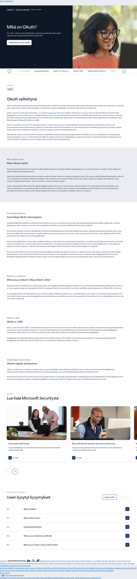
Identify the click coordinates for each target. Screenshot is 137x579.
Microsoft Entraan (52, 372)
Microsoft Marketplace (18, 570)
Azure (27, 568)
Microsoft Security (18, 568)
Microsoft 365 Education (89, 563)
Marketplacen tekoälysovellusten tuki (118, 568)
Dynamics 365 (33, 568)
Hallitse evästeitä (52, 578)
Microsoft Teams (68, 568)
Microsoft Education (41, 563)
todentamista (51, 113)
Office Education (103, 563)
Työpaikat (68, 570)
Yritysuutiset (89, 570)
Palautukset (3, 563)
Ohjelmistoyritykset (49, 570)
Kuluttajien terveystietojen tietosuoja (11, 578)
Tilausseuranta (12, 563)
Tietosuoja (43, 578)
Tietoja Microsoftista (77, 570)
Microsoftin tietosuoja (100, 570)
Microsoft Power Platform (34, 570)
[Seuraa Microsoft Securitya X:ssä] (33, 560)
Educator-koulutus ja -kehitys (118, 563)
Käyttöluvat (62, 578)
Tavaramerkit (70, 578)
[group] (37, 433)
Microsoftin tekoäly (6, 568)
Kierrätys (20, 563)
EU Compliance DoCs (94, 578)
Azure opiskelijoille (25, 566)
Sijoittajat (111, 570)
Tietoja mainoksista (81, 578)
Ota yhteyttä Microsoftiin (32, 578)
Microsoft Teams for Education (71, 563)
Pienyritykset (78, 568)
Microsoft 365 (43, 568)
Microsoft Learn (100, 568)
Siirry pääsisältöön (6, 1)
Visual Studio (60, 570)
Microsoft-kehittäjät (88, 568)
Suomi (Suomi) (5, 573)
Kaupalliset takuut (29, 563)
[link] (23, 72)
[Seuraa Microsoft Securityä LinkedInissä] (28, 560)
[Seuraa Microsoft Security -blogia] (38, 560)
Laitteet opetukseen (55, 563)
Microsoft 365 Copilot (55, 568)
